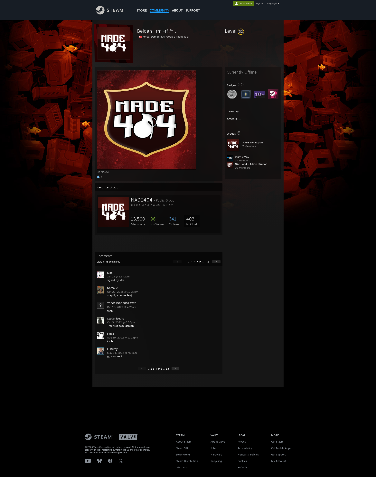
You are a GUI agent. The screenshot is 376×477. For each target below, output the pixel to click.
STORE (141, 10)
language (272, 3)
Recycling (216, 461)
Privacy (242, 441)
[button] (253, 31)
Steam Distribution (187, 461)
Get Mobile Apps (281, 448)
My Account (278, 461)
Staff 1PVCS (242, 156)
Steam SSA (182, 448)
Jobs (213, 448)
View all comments (108, 261)
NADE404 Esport (252, 142)
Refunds (242, 467)
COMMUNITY (159, 10)
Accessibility (245, 448)
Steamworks (183, 454)
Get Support (278, 454)
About (177, 10)
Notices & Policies (248, 454)
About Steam (184, 441)
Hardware (216, 454)
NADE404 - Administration (251, 164)
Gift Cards (182, 467)
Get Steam (277, 441)
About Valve (218, 441)
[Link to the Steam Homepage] (110, 13)
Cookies (242, 461)
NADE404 (142, 200)
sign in (259, 3)
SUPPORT (192, 10)
